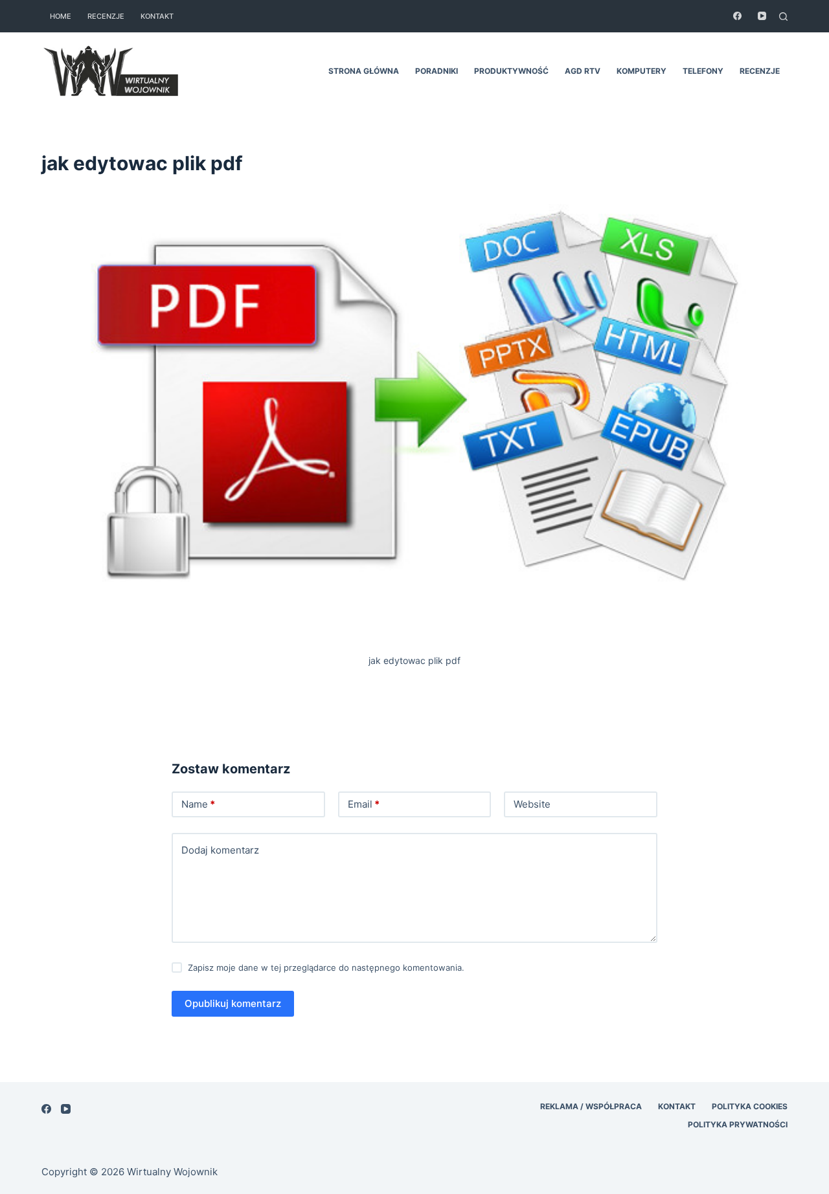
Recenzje (105, 16)
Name (198, 804)
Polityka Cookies (750, 1106)
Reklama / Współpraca (591, 1106)
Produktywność (511, 71)
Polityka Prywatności (738, 1124)
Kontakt (157, 16)
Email (364, 804)
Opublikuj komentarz (233, 1003)
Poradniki (436, 71)
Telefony (703, 71)
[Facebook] (737, 16)
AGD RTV (582, 71)
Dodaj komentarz (220, 850)
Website (532, 804)
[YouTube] (762, 16)
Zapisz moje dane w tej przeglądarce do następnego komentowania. (326, 967)
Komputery (641, 71)
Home (60, 16)
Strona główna (363, 71)
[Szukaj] (783, 16)
